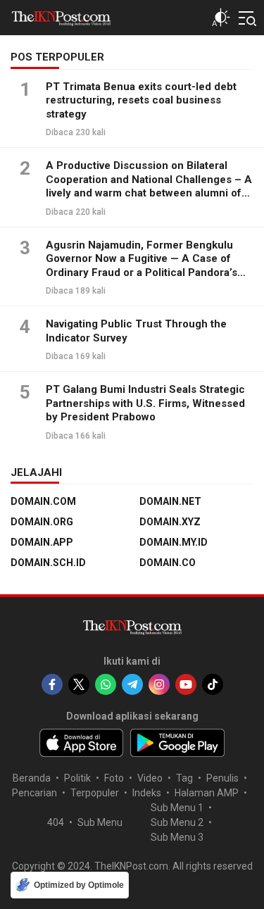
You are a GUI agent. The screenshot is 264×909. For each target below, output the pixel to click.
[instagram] (159, 684)
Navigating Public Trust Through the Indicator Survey (136, 331)
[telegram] (132, 684)
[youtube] (185, 684)
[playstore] (177, 743)
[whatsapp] (105, 684)
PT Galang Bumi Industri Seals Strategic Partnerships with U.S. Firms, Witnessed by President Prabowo (145, 403)
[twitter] (78, 684)
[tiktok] (212, 684)
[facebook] (52, 684)
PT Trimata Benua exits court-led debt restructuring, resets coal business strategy (141, 100)
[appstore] (81, 743)
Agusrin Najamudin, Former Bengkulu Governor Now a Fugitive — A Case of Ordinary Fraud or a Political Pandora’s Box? (141, 266)
